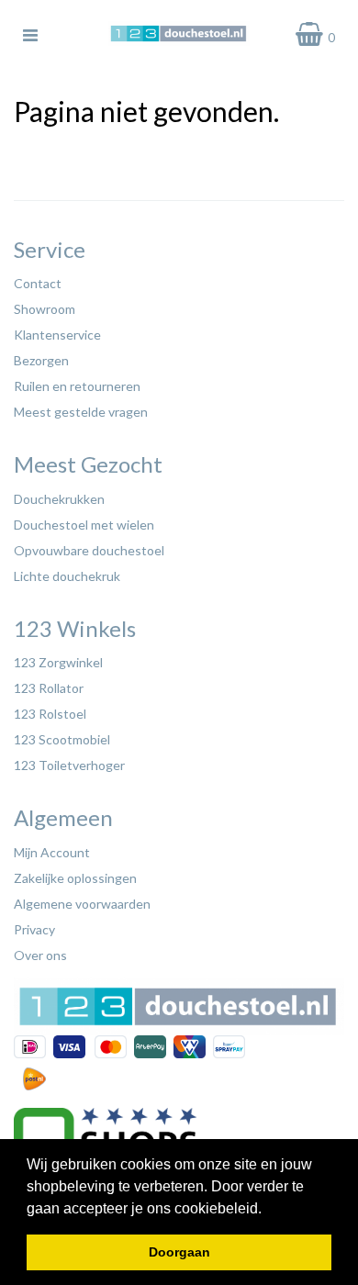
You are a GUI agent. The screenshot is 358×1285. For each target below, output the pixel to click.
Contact (38, 283)
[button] (268, 1209)
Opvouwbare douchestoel (89, 550)
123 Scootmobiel (62, 739)
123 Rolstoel (50, 713)
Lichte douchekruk (67, 576)
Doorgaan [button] (179, 1252)
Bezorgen (41, 360)
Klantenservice (57, 334)
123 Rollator (49, 688)
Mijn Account (52, 852)
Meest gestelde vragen (81, 411)
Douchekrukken (59, 499)
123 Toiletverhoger (69, 765)
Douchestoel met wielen (84, 524)
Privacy (34, 929)
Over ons (40, 955)
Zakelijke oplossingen (75, 878)
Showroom (44, 309)
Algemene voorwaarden (82, 903)
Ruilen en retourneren (77, 386)
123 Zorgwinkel (58, 662)
